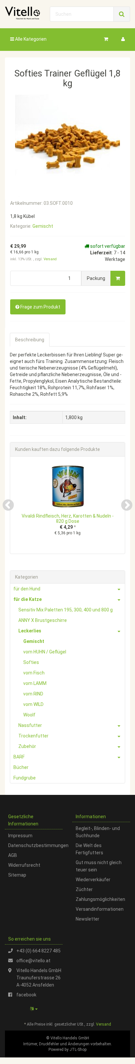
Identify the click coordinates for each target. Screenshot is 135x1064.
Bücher (21, 767)
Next (127, 505)
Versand (50, 259)
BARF (19, 756)
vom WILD (33, 704)
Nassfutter (30, 725)
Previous (8, 505)
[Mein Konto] (123, 39)
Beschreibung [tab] (29, 339)
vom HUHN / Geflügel (44, 651)
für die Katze (27, 599)
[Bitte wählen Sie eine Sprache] (34, 1009)
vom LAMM (35, 683)
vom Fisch (34, 672)
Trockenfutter (33, 735)
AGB (12, 855)
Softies (31, 662)
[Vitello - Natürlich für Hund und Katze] (22, 13)
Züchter (84, 889)
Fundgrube (24, 777)
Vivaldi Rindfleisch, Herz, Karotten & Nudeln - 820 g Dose (68, 518)
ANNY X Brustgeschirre (42, 620)
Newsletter (87, 919)
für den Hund (26, 588)
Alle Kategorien (30, 39)
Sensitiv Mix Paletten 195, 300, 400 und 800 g (65, 609)
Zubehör (27, 746)
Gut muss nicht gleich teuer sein (99, 866)
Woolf (29, 714)
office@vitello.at (33, 960)
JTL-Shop (78, 1049)
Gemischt (42, 226)
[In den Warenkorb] (117, 278)
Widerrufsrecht (24, 865)
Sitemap (17, 875)
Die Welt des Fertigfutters (89, 849)
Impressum (20, 835)
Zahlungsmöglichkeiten (100, 899)
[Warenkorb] (106, 39)
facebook (26, 994)
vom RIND (33, 693)
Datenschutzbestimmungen (35, 845)
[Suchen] (122, 14)
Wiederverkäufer (93, 879)
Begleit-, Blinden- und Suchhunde (98, 832)
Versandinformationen (100, 909)
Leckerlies (29, 630)
